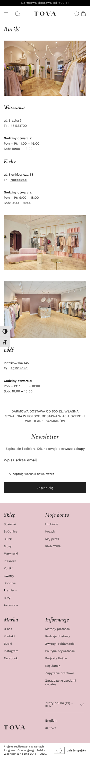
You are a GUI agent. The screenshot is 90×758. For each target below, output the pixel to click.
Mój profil (52, 539)
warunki (30, 474)
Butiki (8, 643)
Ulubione (51, 524)
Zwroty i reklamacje (59, 643)
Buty (7, 598)
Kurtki (8, 568)
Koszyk (50, 531)
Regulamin (52, 666)
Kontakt (9, 636)
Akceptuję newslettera (31, 474)
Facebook (11, 658)
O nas (8, 629)
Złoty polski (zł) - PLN (59, 704)
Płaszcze (10, 561)
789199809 (18, 180)
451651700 (18, 126)
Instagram (11, 651)
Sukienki (10, 524)
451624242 (19, 368)
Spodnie (10, 583)
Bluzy (8, 546)
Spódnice (11, 531)
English (50, 720)
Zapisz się (45, 488)
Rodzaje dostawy (57, 636)
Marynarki (11, 553)
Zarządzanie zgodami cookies (60, 682)
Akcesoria (11, 605)
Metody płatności (57, 629)
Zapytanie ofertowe (59, 673)
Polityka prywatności (60, 651)
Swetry (9, 576)
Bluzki (8, 539)
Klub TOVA (53, 546)
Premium (10, 590)
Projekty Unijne (56, 658)
